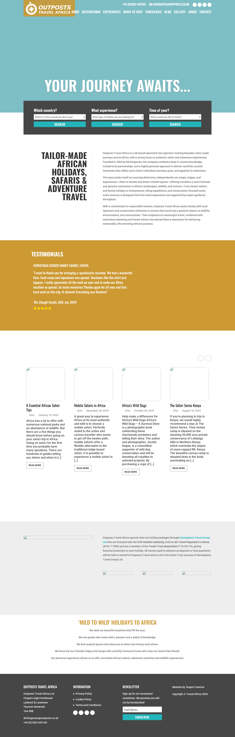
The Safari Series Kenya (185, 405)
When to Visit (133, 12)
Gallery (180, 12)
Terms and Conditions (88, 705)
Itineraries (153, 12)
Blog (167, 12)
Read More (35, 465)
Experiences (112, 12)
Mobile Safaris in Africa (89, 405)
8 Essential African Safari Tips (43, 407)
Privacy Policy (84, 693)
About (192, 12)
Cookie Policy (83, 699)
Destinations (91, 12)
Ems (31, 415)
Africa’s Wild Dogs (134, 405)
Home (75, 12)
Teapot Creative (195, 687)
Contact (206, 12)
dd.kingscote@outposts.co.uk (169, 4)
